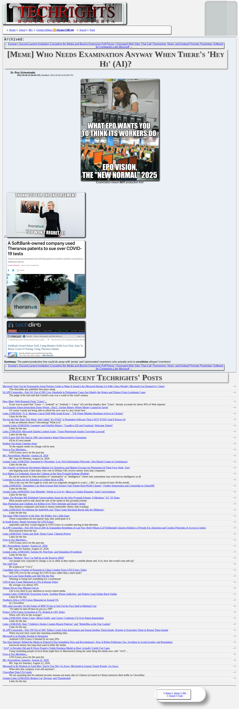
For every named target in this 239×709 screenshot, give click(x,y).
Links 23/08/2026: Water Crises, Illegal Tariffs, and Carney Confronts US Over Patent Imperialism (53, 618)
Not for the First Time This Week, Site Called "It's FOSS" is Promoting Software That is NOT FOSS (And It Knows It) (64, 419)
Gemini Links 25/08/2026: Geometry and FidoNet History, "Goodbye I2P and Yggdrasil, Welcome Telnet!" (58, 425)
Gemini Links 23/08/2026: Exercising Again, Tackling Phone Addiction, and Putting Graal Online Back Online (60, 594)
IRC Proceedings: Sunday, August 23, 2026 (25, 545)
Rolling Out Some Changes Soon (20, 443)
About (22, 30)
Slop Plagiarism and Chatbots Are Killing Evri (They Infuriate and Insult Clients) (44, 503)
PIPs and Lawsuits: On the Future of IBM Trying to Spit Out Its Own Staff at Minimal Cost (49, 606)
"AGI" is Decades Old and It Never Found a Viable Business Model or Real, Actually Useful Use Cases (56, 648)
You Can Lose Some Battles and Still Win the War (28, 576)
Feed (92, 30)
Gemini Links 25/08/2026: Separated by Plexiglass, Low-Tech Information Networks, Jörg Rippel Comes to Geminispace (65, 461)
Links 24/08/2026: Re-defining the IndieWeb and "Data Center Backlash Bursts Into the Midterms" (53, 509)
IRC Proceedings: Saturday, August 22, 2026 (26, 660)
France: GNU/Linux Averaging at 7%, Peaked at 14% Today (34, 612)
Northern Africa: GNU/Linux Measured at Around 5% (31, 600)
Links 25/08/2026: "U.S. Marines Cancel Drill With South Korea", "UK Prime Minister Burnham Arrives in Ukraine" (63, 413)
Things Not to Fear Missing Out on (21, 588)
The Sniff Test (10, 563)
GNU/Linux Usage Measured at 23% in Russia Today (30, 582)
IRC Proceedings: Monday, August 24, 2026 (25, 455)
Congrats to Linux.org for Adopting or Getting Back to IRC (33, 479)
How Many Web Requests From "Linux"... (25, 401)
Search (83, 30)
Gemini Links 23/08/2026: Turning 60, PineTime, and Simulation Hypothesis (42, 551)
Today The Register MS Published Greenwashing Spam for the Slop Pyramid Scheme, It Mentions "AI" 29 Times (61, 497)
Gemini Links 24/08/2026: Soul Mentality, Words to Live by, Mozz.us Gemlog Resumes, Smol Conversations (59, 491)
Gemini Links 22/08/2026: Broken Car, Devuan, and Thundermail (37, 678)
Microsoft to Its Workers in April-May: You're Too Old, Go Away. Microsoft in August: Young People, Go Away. (61, 666)
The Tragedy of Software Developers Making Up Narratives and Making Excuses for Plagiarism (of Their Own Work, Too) (66, 467)
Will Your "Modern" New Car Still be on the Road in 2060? (33, 557)
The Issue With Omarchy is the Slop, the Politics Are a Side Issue (36, 515)
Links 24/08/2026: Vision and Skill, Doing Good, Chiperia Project (37, 533)
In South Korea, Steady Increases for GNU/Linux (28, 521)
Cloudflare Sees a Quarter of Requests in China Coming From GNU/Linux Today (45, 570)
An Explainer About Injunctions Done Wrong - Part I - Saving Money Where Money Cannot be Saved (55, 407)
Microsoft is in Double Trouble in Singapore (25, 636)
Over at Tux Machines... (15, 449)
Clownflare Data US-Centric (17, 672)
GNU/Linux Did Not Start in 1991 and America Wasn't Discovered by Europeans (44, 437)
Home (12, 30)
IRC (31, 30)
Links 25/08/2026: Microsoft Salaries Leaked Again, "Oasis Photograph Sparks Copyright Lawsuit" (54, 431)
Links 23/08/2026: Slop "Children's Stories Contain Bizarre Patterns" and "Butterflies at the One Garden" (57, 624)
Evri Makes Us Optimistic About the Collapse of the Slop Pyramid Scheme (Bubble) (46, 473)
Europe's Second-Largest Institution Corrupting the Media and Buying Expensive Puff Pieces (61, 44)
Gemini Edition (44, 30)
